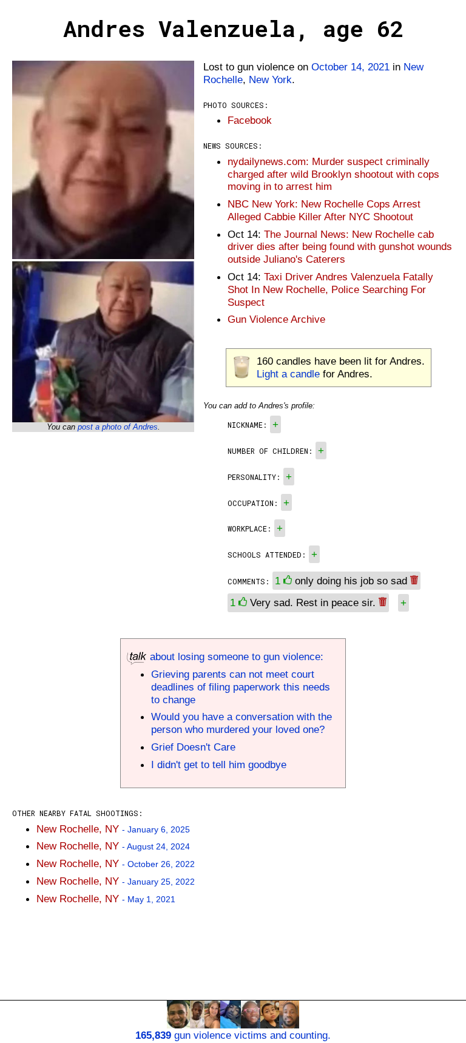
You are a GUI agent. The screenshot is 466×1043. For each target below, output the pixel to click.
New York (270, 79)
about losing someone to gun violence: (235, 656)
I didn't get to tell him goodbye (218, 764)
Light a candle (288, 374)
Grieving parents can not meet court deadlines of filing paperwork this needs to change (240, 687)
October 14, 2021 (350, 67)
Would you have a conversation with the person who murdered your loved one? (241, 723)
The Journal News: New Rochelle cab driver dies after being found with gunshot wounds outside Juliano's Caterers (340, 247)
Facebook (250, 120)
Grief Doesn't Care (193, 747)
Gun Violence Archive (276, 319)
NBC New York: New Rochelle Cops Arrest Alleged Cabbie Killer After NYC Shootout (324, 210)
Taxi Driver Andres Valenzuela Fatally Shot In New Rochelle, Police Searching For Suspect (330, 289)
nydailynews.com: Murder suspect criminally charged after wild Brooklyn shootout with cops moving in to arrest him (333, 174)
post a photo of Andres (118, 426)
